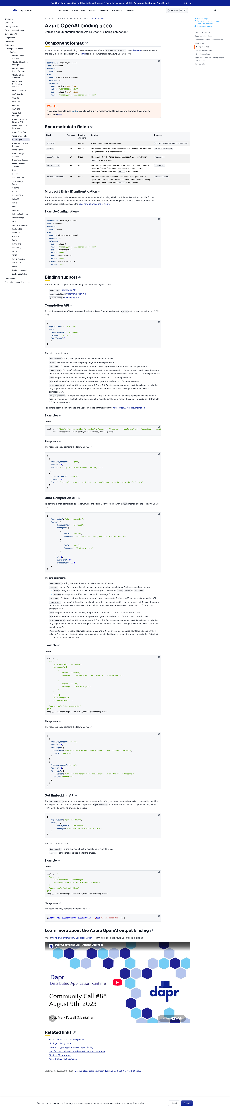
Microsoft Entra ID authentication (209, 40)
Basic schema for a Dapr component (66, 1039)
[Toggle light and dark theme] (215, 10)
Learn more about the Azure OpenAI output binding (209, 59)
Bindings (83, 19)
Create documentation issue (208, 21)
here (59, 114)
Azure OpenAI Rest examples (63, 1059)
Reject (174, 1103)
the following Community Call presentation (71, 938)
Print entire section (204, 26)
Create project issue (205, 24)
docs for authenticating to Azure (94, 204)
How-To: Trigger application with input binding (71, 1047)
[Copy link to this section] (86, 43)
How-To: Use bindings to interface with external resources (77, 1051)
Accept (187, 1103)
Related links (200, 64)
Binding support (201, 43)
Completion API (202, 47)
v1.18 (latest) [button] (116, 10)
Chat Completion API (204, 50)
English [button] (130, 10)
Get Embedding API (204, 54)
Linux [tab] (48, 422)
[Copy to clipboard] (159, 60)
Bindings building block (60, 1043)
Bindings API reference (60, 1055)
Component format (202, 32)
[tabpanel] (103, 429)
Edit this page (202, 19)
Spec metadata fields (203, 36)
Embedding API (71, 297)
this (84, 54)
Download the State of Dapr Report (151, 3)
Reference (50, 19)
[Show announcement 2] (186, 3)
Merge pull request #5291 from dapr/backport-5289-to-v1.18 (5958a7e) (108, 1071)
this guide (136, 50)
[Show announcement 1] (184, 3)
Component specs (67, 19)
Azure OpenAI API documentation (129, 408)
